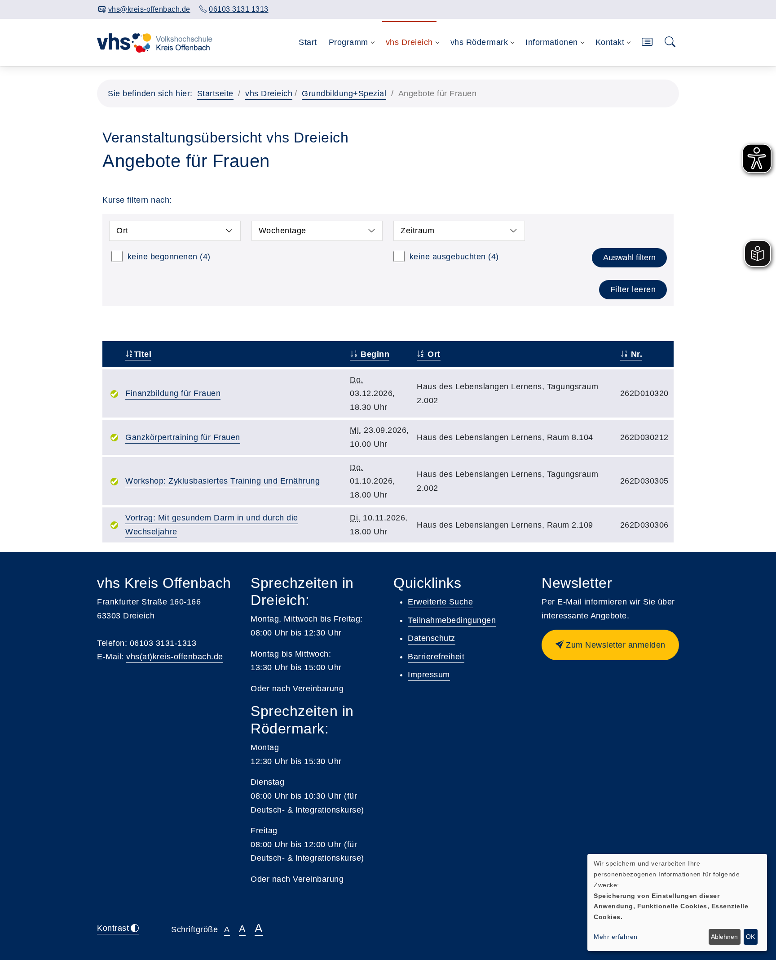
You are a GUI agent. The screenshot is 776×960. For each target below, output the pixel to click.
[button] (647, 42)
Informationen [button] (551, 42)
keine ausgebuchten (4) (454, 256)
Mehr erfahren (616, 936)
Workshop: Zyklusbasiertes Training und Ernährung (222, 480)
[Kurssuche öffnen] (670, 42)
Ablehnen (724, 936)
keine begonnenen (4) (169, 256)
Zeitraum (417, 230)
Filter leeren (633, 289)
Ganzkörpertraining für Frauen (182, 437)
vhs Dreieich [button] (409, 42)
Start (308, 42)
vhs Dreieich (268, 93)
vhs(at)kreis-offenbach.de (174, 656)
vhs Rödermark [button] (479, 42)
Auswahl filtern (629, 257)
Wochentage (282, 230)
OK (750, 936)
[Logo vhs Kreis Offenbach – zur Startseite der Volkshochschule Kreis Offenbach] (154, 42)
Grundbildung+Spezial (344, 93)
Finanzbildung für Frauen (172, 393)
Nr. (635, 354)
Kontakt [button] (610, 42)
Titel (142, 354)
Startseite (215, 93)
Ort (122, 230)
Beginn (373, 354)
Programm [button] (348, 42)
